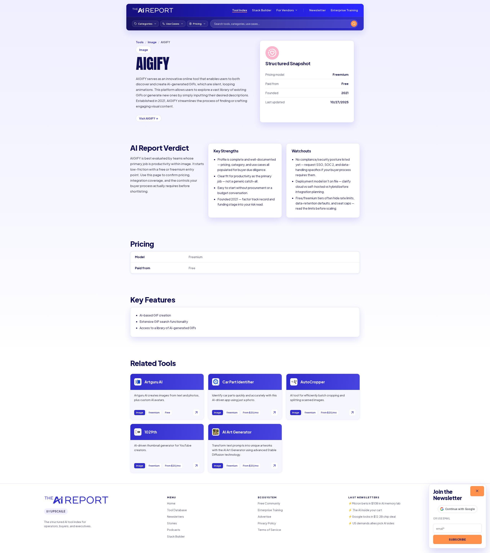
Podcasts (173, 529)
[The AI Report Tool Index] (152, 10)
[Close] (477, 491)
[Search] (354, 24)
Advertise (264, 516)
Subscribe (457, 539)
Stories (172, 523)
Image (152, 42)
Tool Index (239, 10)
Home (171, 503)
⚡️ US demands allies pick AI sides (371, 523)
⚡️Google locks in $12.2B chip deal (372, 516)
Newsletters (175, 516)
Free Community (269, 503)
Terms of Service (269, 529)
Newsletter (317, 10)
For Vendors (285, 10)
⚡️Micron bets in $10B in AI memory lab (374, 503)
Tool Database (177, 510)
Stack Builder (261, 10)
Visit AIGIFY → (148, 118)
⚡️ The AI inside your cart (365, 510)
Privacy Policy (267, 523)
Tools (140, 42)
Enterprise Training (344, 10)
